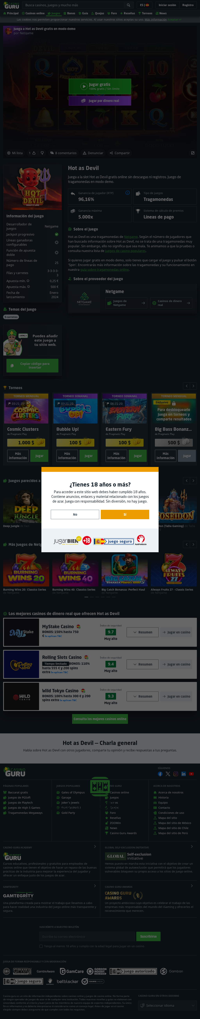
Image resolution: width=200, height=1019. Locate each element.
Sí (125, 514)
